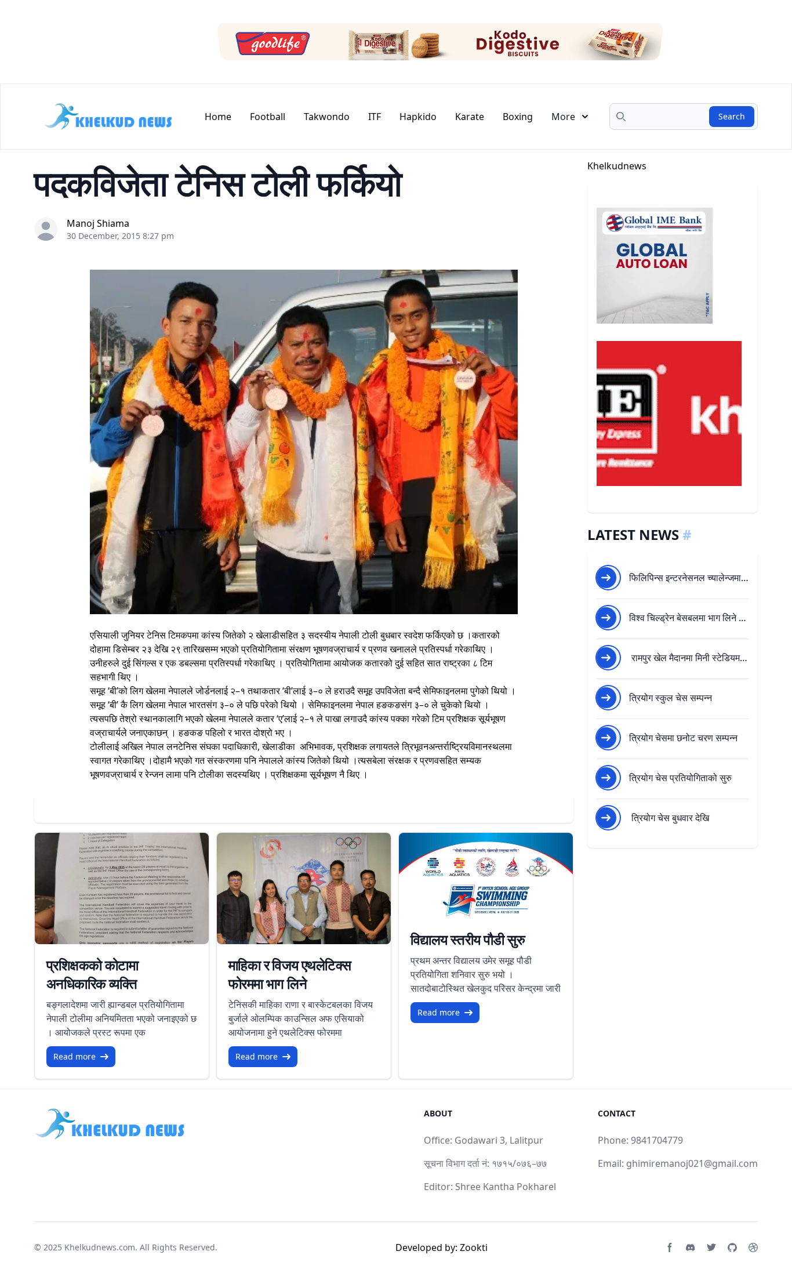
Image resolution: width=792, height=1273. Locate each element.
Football (267, 116)
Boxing (518, 116)
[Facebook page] (669, 1247)
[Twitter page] (711, 1247)
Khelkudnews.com (99, 1247)
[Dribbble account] (753, 1247)
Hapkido (418, 116)
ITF (374, 116)
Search (731, 116)
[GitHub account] (732, 1247)
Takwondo (327, 116)
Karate (469, 116)
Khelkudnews (616, 165)
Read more (74, 1056)
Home (218, 116)
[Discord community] (690, 1247)
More (563, 116)
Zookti (474, 1247)
